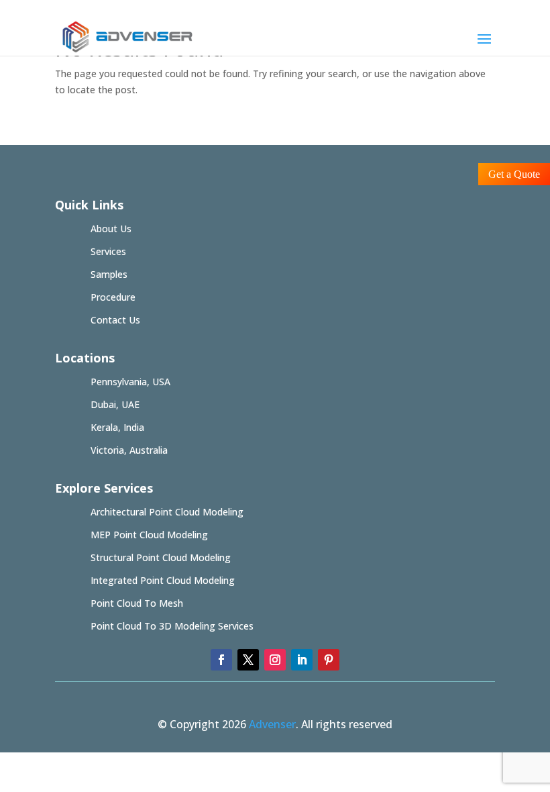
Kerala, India (117, 427)
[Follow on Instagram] (275, 660)
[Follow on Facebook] (221, 660)
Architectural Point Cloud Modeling (167, 511)
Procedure (113, 297)
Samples (109, 274)
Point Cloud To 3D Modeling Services (172, 626)
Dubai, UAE (115, 404)
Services (108, 251)
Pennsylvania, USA (130, 381)
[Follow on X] (248, 660)
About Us (111, 228)
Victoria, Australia (129, 450)
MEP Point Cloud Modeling (149, 534)
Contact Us (115, 319)
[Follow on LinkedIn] (302, 660)
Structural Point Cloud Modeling (161, 557)
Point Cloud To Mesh (137, 603)
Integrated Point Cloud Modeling (163, 580)
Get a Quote (514, 174)
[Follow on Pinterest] (328, 660)
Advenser (272, 724)
